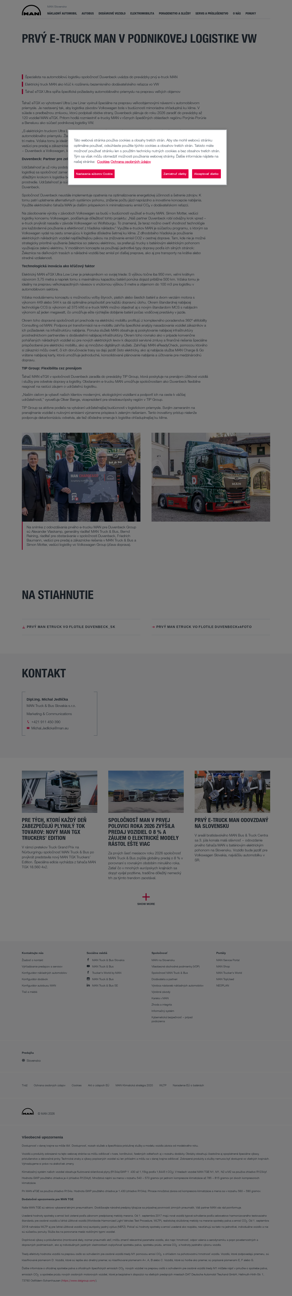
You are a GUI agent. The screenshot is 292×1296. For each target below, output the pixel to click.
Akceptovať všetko (206, 173)
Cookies (103, 161)
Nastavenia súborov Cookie (94, 173)
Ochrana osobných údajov (131, 161)
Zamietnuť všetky (175, 173)
